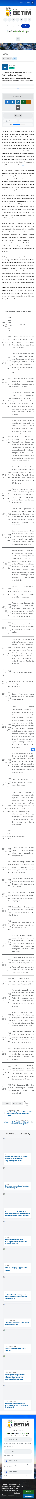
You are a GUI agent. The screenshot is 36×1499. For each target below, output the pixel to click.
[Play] (16, 116)
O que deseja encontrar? (18, 23)
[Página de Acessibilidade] (29, 20)
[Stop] (20, 116)
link (23, 165)
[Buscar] (25, 26)
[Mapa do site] (25, 20)
